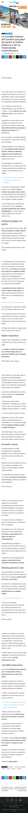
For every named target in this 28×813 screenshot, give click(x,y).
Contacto (21, 805)
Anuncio (10, 805)
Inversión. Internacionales (20, 766)
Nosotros (5, 805)
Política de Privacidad (14, 806)
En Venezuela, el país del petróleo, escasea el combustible (8, 789)
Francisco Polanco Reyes (8, 53)
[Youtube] (20, 800)
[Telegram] (24, 56)
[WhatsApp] (13, 56)
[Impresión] (21, 56)
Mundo (3, 768)
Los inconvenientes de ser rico (12, 598)
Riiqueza (13, 768)
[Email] (17, 56)
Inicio (3, 31)
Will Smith (19, 768)
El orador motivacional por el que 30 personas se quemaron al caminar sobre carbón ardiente (14, 705)
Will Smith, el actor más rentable (13, 302)
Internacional (13, 31)
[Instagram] (11, 800)
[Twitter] (6, 56)
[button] (2, 2)
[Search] (26, 2)
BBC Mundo (10, 766)
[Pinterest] (10, 56)
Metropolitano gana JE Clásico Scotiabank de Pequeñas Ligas (20, 789)
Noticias (7, 31)
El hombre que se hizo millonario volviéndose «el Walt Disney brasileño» (13, 180)
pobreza (8, 768)
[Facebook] (3, 56)
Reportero (16, 805)
